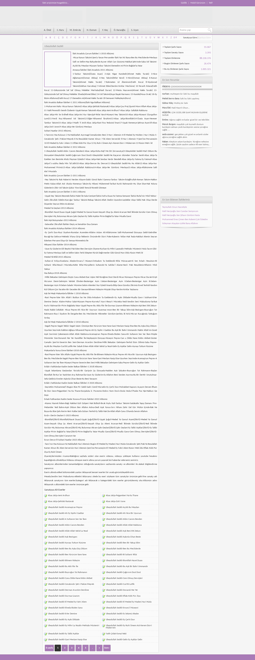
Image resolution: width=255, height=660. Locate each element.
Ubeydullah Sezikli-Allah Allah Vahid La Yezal (68, 531)
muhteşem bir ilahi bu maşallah (184, 94)
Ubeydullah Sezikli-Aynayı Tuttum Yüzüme (67, 543)
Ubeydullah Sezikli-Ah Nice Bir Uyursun (124, 513)
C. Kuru (60, 30)
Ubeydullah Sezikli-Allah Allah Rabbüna (124, 525)
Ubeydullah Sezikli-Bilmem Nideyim (64, 560)
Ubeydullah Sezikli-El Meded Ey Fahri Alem (67, 602)
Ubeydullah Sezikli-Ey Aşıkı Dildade (63, 619)
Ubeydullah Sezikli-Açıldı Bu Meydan (122, 507)
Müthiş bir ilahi (181, 103)
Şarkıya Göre (205, 38)
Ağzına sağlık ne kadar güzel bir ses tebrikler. (189, 120)
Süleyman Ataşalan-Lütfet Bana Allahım (180, 223)
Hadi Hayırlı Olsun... (181, 108)
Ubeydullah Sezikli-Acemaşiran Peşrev (65, 507)
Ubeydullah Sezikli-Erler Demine (62, 614)
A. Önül (47, 30)
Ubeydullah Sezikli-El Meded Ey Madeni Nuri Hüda (128, 602)
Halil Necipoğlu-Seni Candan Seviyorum (180, 211)
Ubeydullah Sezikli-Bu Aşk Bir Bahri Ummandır (127, 566)
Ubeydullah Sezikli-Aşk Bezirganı (62, 537)
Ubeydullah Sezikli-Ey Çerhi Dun (120, 619)
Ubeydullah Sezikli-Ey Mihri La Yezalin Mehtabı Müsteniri (73, 625)
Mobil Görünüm (197, 3)
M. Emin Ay (75, 30)
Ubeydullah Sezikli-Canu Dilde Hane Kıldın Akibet (70, 578)
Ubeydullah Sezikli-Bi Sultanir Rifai (121, 554)
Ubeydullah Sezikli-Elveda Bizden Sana (65, 608)
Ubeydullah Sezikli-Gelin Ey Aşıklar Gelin (124, 639)
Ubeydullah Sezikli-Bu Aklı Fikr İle (63, 566)
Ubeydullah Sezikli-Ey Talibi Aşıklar (63, 634)
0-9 (175, 37)
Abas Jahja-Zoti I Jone (115, 501)
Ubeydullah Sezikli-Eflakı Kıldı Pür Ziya (123, 596)
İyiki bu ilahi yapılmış (189, 99)
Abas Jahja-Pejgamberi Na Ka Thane (122, 495)
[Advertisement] (186, 172)
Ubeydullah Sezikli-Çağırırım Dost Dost (123, 572)
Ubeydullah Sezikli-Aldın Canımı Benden (124, 519)
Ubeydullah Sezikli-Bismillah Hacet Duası (124, 560)
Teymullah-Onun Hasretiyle (174, 207)
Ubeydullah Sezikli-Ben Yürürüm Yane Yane (67, 554)
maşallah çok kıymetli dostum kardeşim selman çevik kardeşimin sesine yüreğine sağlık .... (185, 127)
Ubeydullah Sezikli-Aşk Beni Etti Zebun (123, 531)
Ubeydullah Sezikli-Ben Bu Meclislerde (123, 549)
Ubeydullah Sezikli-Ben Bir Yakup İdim (123, 543)
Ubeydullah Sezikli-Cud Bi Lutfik (120, 584)
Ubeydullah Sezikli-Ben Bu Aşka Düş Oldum (67, 549)
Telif (210, 3)
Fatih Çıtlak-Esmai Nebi (116, 634)
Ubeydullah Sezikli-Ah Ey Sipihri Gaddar (66, 513)
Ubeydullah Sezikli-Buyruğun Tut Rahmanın (67, 572)
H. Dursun (91, 30)
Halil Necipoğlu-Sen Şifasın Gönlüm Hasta (181, 215)
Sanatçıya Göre (190, 38)
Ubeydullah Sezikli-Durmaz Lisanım (63, 596)
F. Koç (105, 30)
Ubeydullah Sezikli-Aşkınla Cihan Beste (123, 537)
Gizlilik (184, 3)
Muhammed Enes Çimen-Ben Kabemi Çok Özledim (185, 219)
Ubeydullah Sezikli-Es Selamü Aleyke (122, 614)
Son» (107, 648)
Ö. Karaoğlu (119, 30)
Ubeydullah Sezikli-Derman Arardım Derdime (68, 590)
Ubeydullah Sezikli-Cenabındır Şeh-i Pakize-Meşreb (71, 584)
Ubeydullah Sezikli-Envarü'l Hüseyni (122, 608)
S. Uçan (134, 30)
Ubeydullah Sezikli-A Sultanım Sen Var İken (67, 519)
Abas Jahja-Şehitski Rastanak (61, 501)
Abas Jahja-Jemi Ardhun (59, 495)
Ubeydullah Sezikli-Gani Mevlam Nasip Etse (67, 639)
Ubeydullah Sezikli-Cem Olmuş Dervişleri (124, 578)
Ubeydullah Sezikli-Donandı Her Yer (122, 590)
